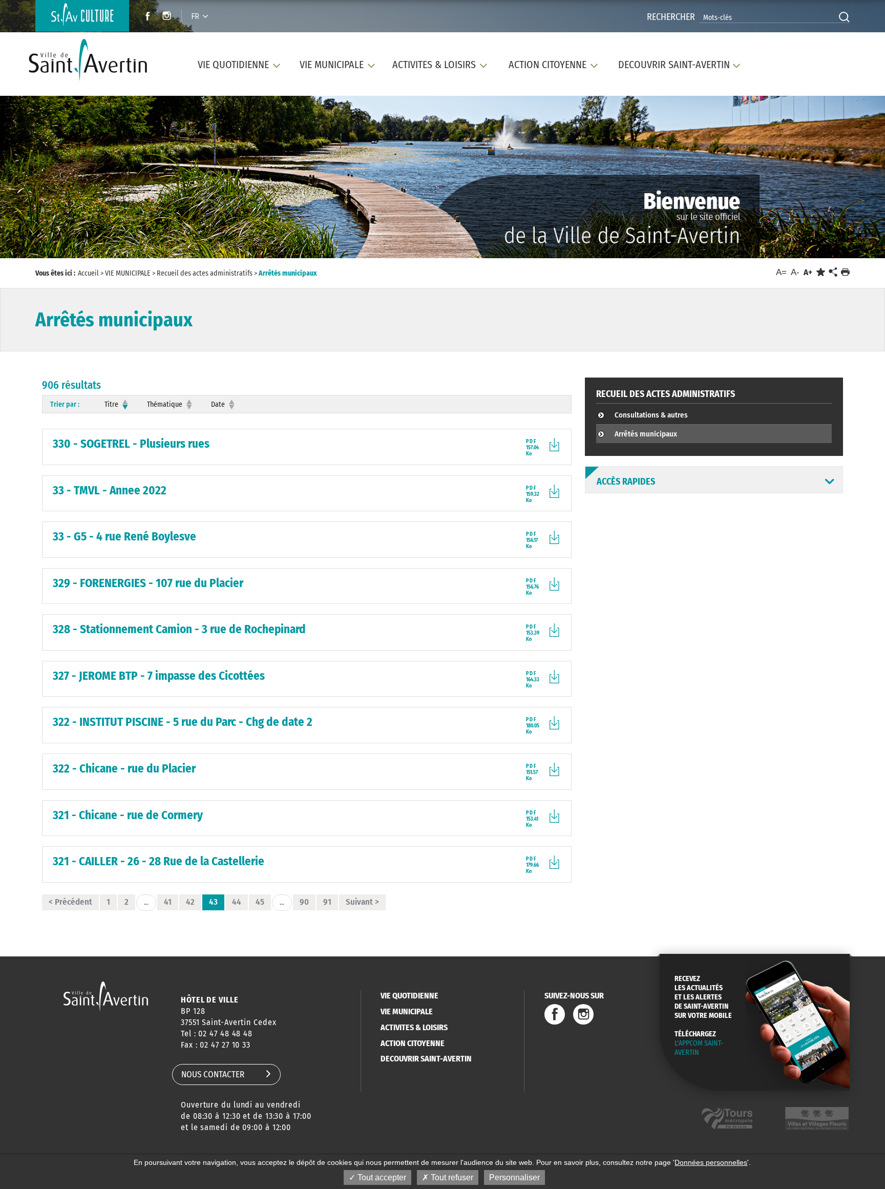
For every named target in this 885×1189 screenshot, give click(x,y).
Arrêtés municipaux (646, 434)
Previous (58, 179)
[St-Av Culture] (82, 16)
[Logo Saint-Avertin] (93, 60)
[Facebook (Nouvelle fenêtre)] (144, 17)
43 (213, 901)
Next (825, 179)
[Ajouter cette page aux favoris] (820, 272)
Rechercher (671, 17)
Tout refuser (451, 1177)
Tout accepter (380, 1177)
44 (236, 901)
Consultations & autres (651, 415)
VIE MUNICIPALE (407, 1011)
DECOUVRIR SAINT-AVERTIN (426, 1058)
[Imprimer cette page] (845, 272)
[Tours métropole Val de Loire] (727, 1118)
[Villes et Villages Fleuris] (817, 1118)
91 (327, 901)
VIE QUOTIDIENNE (409, 995)
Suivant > (362, 901)
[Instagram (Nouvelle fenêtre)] (168, 17)
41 (168, 901)
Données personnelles (711, 1162)
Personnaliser (514, 1177)
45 (260, 901)
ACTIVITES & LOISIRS (414, 1027)
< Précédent (70, 901)
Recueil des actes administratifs (665, 394)
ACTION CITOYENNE (413, 1043)
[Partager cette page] (833, 272)
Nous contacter (212, 1074)
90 (304, 901)
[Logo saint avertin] (106, 996)
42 (190, 901)
